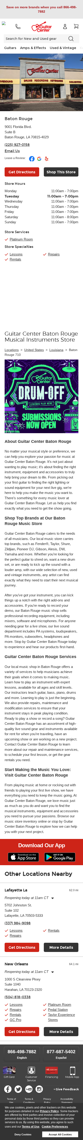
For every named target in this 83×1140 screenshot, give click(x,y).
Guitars (10, 48)
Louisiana (56, 350)
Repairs (54, 254)
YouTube (29, 1089)
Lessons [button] (16, 930)
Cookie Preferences (55, 1126)
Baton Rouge (19, 118)
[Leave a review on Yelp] (46, 160)
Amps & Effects (33, 48)
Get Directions (22, 172)
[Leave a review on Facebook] (32, 160)
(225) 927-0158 (17, 145)
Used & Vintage (63, 48)
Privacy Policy (49, 1111)
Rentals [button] (53, 930)
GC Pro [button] (15, 1020)
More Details (61, 947)
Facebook (8, 1089)
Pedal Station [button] (58, 1010)
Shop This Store (61, 172)
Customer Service (31, 1078)
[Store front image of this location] (41, 82)
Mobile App (72, 1077)
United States (34, 350)
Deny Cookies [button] (23, 1134)
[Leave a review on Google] (39, 160)
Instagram (39, 1089)
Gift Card (9, 1077)
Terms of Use (30, 1126)
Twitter (18, 1089)
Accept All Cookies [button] (60, 1134)
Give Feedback (67, 1089)
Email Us (12, 151)
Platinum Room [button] (21, 239)
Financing (51, 1077)
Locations (12, 350)
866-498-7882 (22, 1051)
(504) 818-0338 (18, 997)
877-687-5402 (61, 1051)
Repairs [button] (15, 935)
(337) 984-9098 (18, 923)
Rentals (15, 259)
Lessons (16, 254)
